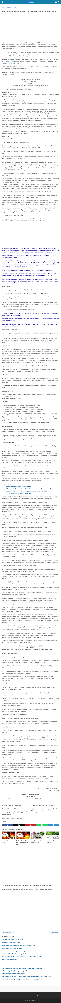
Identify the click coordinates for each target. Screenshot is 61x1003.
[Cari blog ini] (58, 2)
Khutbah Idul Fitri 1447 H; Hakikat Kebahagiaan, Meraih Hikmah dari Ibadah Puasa (26, 491)
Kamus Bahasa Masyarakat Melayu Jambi (12, 939)
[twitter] (19, 825)
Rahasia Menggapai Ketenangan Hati (11, 942)
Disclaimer (44, 995)
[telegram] (53, 825)
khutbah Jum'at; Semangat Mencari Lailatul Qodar (18, 493)
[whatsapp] (42, 825)
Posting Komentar (6, 15)
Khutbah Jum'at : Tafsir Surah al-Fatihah (12, 948)
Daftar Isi (26, 995)
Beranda (16, 995)
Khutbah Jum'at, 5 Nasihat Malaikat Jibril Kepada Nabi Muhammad (18, 945)
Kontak (31, 995)
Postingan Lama (54, 932)
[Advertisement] (30, 30)
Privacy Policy (37, 995)
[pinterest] (30, 825)
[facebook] (7, 825)
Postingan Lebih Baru (8, 932)
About (20, 995)
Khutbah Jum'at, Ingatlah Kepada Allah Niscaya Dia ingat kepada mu (22, 979)
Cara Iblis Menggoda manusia (9, 959)
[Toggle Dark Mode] (56, 2)
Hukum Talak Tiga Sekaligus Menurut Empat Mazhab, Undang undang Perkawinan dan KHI (28, 488)
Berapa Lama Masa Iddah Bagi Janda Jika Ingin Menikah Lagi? (17, 951)
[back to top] (57, 999)
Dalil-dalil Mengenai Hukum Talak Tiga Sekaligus (18, 486)
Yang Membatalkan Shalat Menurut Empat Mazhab (14, 954)
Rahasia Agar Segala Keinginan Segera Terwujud (17, 971)
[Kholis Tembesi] (30, 2)
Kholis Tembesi (32, 1000)
